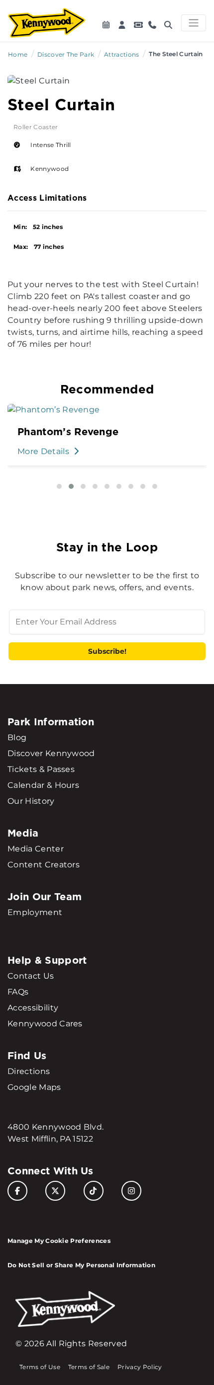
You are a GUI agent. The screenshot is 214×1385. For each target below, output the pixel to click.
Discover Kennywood (51, 753)
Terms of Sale (88, 1367)
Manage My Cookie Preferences (58, 1240)
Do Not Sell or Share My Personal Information (81, 1265)
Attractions (121, 54)
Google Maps (34, 1087)
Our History (31, 801)
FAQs (17, 992)
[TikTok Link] (94, 1191)
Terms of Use (39, 1367)
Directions (28, 1071)
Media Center (35, 848)
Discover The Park (65, 54)
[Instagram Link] (131, 1191)
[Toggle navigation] (193, 22)
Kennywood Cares (45, 1023)
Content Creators (43, 864)
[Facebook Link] (17, 1191)
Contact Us (30, 976)
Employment (34, 912)
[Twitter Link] (55, 1191)
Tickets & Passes (41, 769)
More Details (44, 451)
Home (17, 54)
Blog (16, 737)
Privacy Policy (139, 1367)
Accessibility (32, 1007)
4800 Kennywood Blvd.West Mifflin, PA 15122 (55, 1133)
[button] (59, 486)
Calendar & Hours (43, 785)
